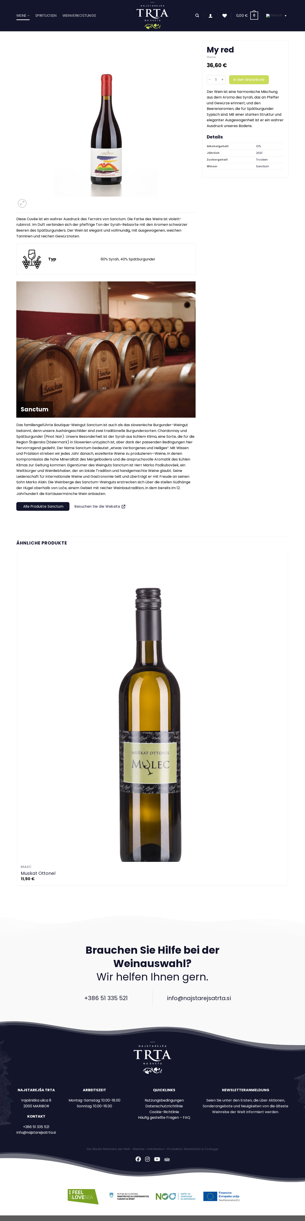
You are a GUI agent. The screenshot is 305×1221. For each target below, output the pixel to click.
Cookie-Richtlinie (164, 1111)
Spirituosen (46, 15)
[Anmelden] (210, 16)
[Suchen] (197, 15)
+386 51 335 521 (106, 998)
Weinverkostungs (79, 15)
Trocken (262, 159)
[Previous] (18, 900)
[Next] (33, 201)
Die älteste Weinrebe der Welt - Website (115, 1149)
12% (258, 146)
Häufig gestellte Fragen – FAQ (164, 1117)
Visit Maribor (156, 1149)
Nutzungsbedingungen (164, 1100)
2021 (259, 153)
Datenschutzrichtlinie (164, 1106)
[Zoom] (22, 203)
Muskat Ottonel (38, 873)
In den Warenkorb (249, 79)
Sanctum (262, 166)
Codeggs (211, 1149)
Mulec (26, 867)
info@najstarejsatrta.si (199, 998)
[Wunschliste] (224, 16)
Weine (21, 15)
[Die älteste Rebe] (152, 15)
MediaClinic (192, 1149)
